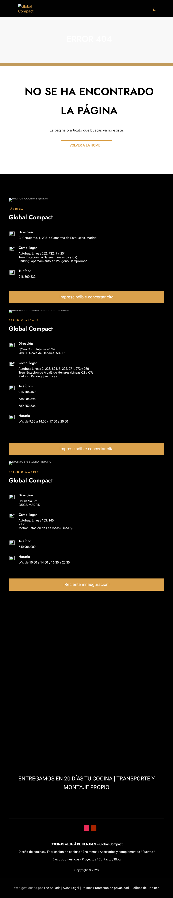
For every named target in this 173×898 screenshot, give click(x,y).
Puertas (147, 852)
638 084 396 (27, 399)
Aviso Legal (71, 888)
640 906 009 (27, 547)
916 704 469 (27, 392)
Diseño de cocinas (32, 852)
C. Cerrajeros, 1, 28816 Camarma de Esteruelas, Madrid (58, 238)
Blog (117, 859)
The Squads (51, 888)
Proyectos (89, 859)
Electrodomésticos (66, 859)
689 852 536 (27, 406)
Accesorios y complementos (120, 852)
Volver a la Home (85, 145)
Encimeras (89, 852)
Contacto (105, 859)
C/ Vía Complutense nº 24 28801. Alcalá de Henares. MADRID (43, 351)
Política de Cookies (145, 888)
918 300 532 (27, 277)
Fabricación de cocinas (63, 852)
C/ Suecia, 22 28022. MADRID (29, 503)
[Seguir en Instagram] (86, 828)
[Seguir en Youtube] (93, 828)
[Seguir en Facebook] (79, 828)
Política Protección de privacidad (105, 888)
